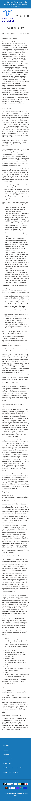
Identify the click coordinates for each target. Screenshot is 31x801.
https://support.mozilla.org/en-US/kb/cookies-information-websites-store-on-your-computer (17, 646)
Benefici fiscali (7, 759)
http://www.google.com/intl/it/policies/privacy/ (15, 497)
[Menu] (28, 16)
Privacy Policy (7, 754)
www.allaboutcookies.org (13, 708)
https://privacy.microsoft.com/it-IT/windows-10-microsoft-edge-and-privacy (15, 662)
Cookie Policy (7, 763)
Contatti (5, 750)
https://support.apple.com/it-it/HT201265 (13, 692)
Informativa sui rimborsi (10, 772)
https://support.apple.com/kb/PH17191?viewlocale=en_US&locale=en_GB (17, 675)
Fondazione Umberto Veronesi (14, 793)
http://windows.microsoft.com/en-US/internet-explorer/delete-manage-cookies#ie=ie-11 (16, 654)
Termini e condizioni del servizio (12, 768)
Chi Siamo (6, 745)
